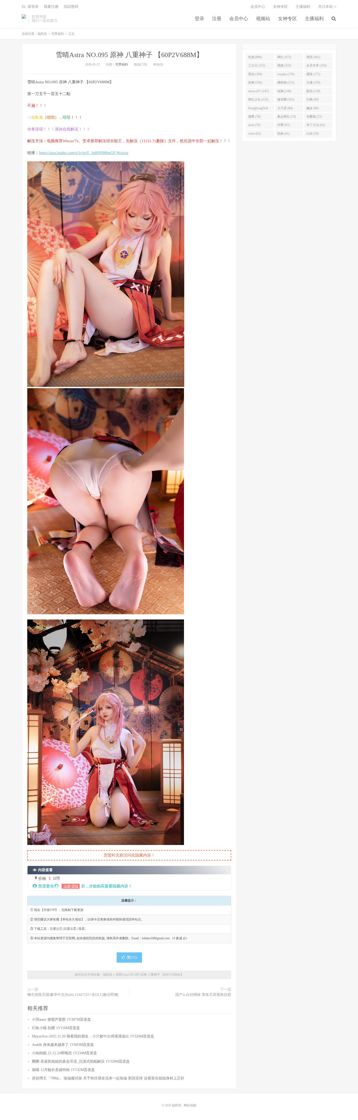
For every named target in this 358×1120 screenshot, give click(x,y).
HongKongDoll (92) (258, 109)
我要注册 (51, 7)
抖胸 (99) (312, 99)
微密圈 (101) (285, 99)
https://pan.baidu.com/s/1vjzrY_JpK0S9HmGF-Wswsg (83, 153)
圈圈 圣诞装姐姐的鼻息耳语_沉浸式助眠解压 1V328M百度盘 (81, 1061)
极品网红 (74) (286, 116)
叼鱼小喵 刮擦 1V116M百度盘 (56, 1028)
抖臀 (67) (283, 125)
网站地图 (190, 1105)
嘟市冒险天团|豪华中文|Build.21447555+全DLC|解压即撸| (73, 995)
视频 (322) (284, 65)
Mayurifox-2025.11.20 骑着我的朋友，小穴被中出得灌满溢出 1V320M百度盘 (93, 1036)
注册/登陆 (70, 886)
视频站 (263, 18)
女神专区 (287, 18)
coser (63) (254, 133)
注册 (216, 18)
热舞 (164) (255, 82)
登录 (199, 18)
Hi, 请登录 (30, 7)
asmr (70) (254, 125)
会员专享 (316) (316, 65)
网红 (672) (284, 57)
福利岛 (24, 18)
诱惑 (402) (313, 57)
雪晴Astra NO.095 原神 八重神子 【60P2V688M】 (129, 55)
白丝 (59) (312, 133)
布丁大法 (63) (315, 125)
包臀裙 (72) (314, 116)
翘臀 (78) (254, 116)
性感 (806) (255, 57)
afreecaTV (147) (258, 91)
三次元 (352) (256, 65)
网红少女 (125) (258, 99)
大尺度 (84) (285, 108)
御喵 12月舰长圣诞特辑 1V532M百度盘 (63, 1070)
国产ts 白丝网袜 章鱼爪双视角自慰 (203, 995)
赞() (132, 957)
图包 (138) (313, 91)
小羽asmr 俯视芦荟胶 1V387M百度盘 (61, 1020)
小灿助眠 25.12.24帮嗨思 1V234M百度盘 (64, 1053)
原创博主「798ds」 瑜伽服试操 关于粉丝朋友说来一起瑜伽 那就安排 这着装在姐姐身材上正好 (108, 1078)
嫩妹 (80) (312, 108)
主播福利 (314, 18)
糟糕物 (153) (285, 82)
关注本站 (326, 7)
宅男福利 (57, 34)
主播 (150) (313, 82)
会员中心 (238, 18)
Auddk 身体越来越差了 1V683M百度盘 (63, 1045)
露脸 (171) (313, 74)
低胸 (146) (284, 91)
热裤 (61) (283, 133)
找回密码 (71, 7)
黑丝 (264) (255, 74)
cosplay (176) (285, 74)
